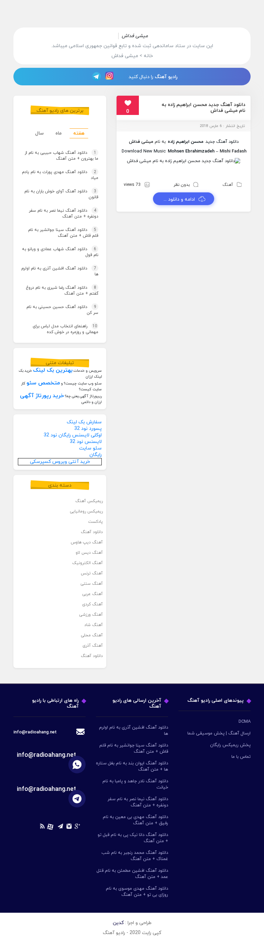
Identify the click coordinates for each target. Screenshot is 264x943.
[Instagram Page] (110, 76)
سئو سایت (90, 448)
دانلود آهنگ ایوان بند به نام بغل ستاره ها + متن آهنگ (132, 766)
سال (39, 133)
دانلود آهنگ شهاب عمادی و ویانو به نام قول (60, 252)
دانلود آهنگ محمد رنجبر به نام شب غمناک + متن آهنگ (134, 856)
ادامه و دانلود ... (179, 199)
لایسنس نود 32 (86, 441)
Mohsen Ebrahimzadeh (191, 151)
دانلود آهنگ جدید (222, 142)
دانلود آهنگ (92, 532)
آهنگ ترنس (92, 573)
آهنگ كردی (92, 604)
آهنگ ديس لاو (89, 552)
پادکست (95, 522)
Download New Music (144, 151)
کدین (118, 923)
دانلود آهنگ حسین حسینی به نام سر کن (62, 310)
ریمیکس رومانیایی (86, 511)
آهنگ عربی (92, 594)
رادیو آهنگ (166, 77)
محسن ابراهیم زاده (186, 142)
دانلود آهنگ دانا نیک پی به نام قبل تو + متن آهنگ (133, 838)
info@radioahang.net (46, 755)
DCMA (245, 722)
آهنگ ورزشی (91, 614)
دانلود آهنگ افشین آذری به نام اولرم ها (59, 271)
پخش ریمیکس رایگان (230, 745)
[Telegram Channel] (94, 76)
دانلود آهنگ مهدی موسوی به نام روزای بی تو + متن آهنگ (137, 892)
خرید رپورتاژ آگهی (42, 396)
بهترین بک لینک (53, 370)
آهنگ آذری (92, 645)
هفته (79, 133)
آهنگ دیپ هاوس (87, 542)
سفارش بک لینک (84, 422)
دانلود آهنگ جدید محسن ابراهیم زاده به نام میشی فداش (203, 108)
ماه (58, 133)
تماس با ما (241, 757)
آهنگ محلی (92, 635)
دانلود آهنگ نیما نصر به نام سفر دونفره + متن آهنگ (63, 213)
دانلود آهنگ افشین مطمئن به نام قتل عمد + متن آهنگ (132, 874)
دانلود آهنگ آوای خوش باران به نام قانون (61, 194)
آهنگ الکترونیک (87, 563)
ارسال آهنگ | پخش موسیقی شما (219, 733)
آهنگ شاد (93, 625)
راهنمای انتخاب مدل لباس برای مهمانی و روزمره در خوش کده (65, 329)
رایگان (95, 455)
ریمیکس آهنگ (89, 501)
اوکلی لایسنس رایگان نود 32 (73, 435)
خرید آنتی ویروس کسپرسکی (60, 461)
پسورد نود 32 (88, 428)
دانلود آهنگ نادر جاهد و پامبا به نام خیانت (135, 784)
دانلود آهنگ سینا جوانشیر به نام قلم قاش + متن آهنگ (63, 233)
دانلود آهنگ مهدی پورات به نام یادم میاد (60, 175)
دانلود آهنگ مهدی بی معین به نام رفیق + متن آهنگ (135, 820)
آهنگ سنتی (91, 583)
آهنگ (227, 185)
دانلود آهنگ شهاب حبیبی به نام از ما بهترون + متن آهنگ (61, 155)
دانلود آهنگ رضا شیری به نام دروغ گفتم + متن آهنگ (62, 290)
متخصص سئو (43, 383)
